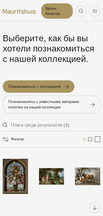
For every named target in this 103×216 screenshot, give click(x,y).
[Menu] (94, 11)
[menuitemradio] (84, 139)
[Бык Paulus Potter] (87, 176)
